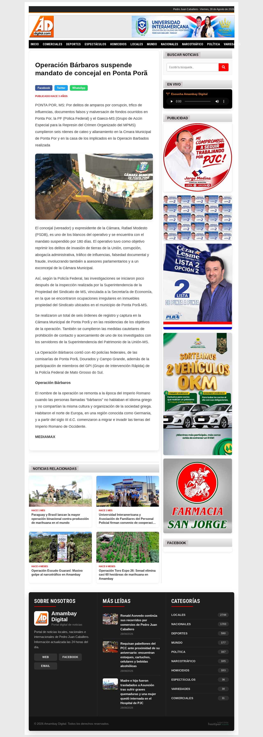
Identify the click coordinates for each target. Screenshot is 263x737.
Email (45, 665)
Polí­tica (213, 44)
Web (45, 657)
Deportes (73, 44)
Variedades (232, 44)
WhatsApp (78, 87)
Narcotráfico (192, 44)
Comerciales (52, 44)
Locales (136, 44)
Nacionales (169, 44)
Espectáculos (95, 44)
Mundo (152, 44)
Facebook (44, 87)
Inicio (35, 44)
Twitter (61, 87)
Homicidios (118, 44)
